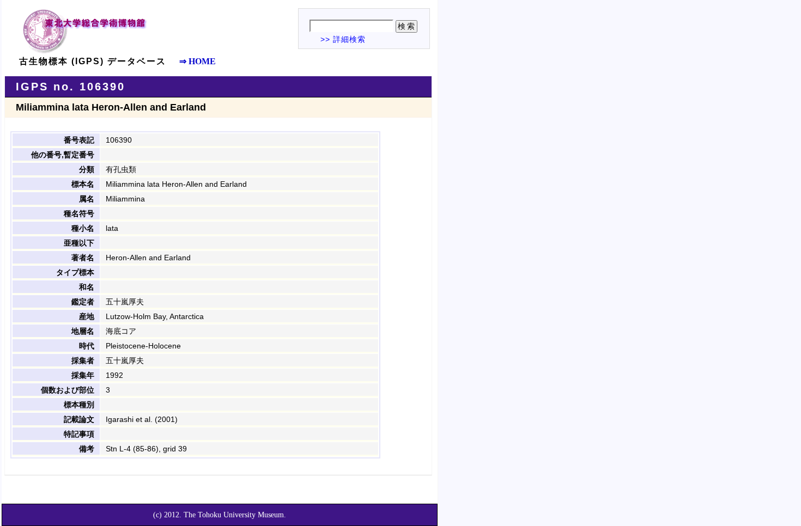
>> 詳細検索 (343, 39)
